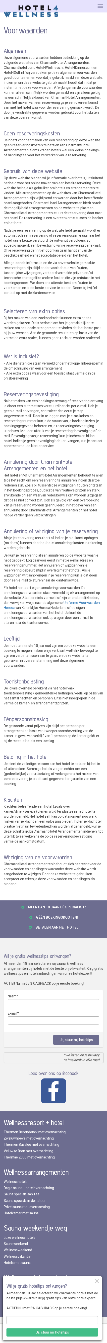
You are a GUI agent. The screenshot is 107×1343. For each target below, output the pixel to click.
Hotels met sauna (17, 1262)
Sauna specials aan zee (22, 1194)
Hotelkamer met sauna (21, 1213)
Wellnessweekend (18, 1250)
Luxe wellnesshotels (19, 1237)
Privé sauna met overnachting (27, 1207)
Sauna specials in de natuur (25, 1200)
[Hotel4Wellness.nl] (31, 11)
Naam (12, 996)
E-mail (12, 1013)
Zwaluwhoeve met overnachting (29, 1138)
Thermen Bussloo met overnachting (31, 1144)
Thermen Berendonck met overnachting (35, 1132)
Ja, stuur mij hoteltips (76, 1040)
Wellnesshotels (15, 1181)
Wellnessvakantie (17, 1256)
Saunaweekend (16, 1244)
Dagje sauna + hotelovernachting (29, 1188)
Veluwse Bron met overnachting (28, 1151)
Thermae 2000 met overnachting (29, 1157)
